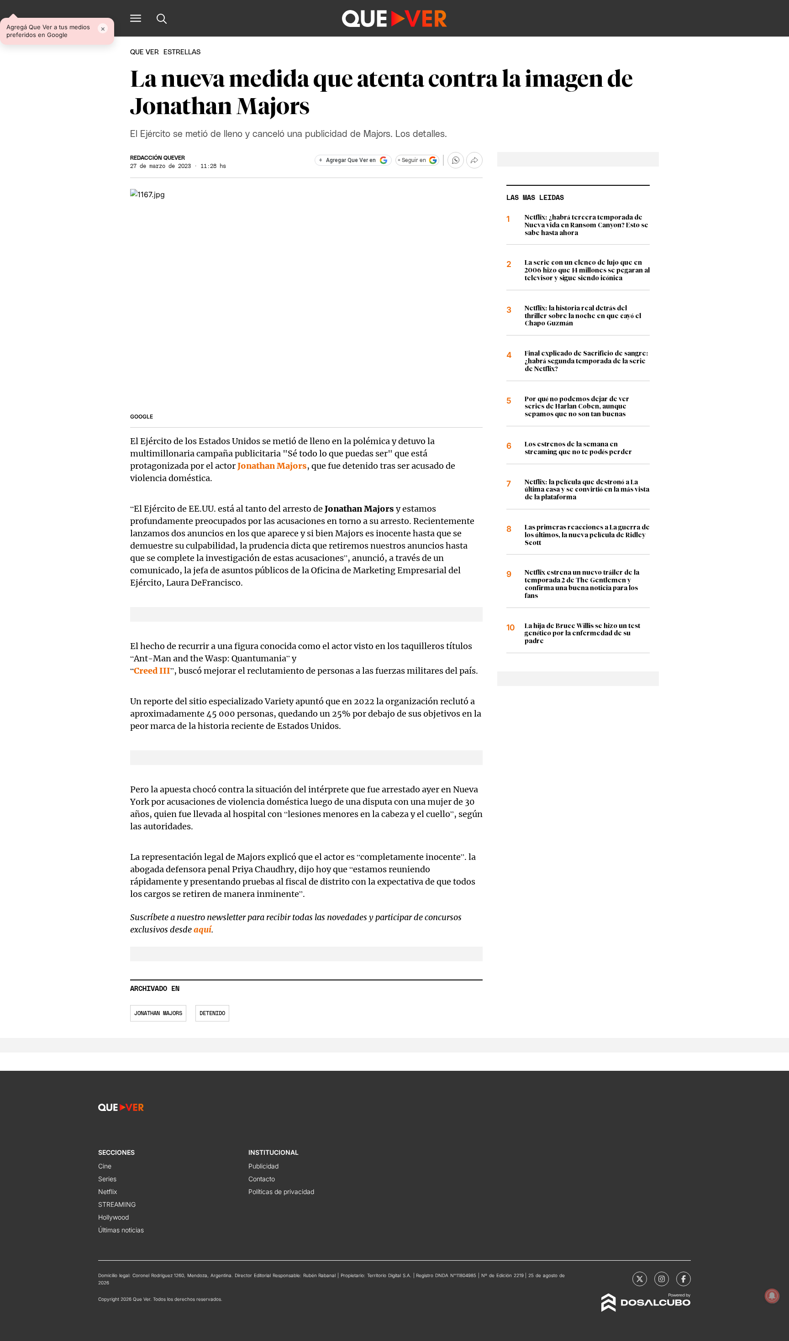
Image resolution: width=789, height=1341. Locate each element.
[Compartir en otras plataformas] (474, 160)
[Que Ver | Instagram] (661, 1279)
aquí (202, 929)
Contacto (261, 1179)
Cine (104, 1166)
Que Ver (144, 52)
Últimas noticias (121, 1230)
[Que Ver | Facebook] (683, 1279)
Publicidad (263, 1166)
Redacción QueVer (157, 158)
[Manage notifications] (772, 1296)
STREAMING (117, 1204)
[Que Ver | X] (640, 1279)
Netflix (107, 1191)
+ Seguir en (412, 160)
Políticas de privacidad (281, 1191)
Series (107, 1179)
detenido (212, 1013)
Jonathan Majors (272, 466)
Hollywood (113, 1217)
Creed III (152, 670)
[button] (135, 18)
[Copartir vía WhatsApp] (455, 160)
